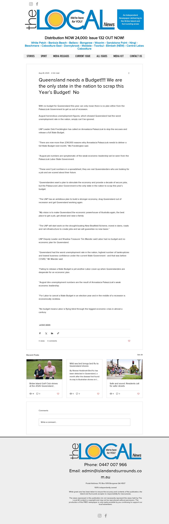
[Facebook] (37, 4)
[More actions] (128, 72)
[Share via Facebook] (40, 333)
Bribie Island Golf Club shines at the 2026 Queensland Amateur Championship (43, 384)
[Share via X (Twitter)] (46, 333)
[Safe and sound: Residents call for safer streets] (125, 369)
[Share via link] (58, 333)
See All (140, 355)
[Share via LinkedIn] (52, 333)
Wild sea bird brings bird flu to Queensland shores (84, 364)
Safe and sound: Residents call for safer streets (124, 384)
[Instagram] (31, 4)
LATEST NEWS (44, 325)
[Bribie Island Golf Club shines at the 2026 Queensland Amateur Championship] (44, 369)
